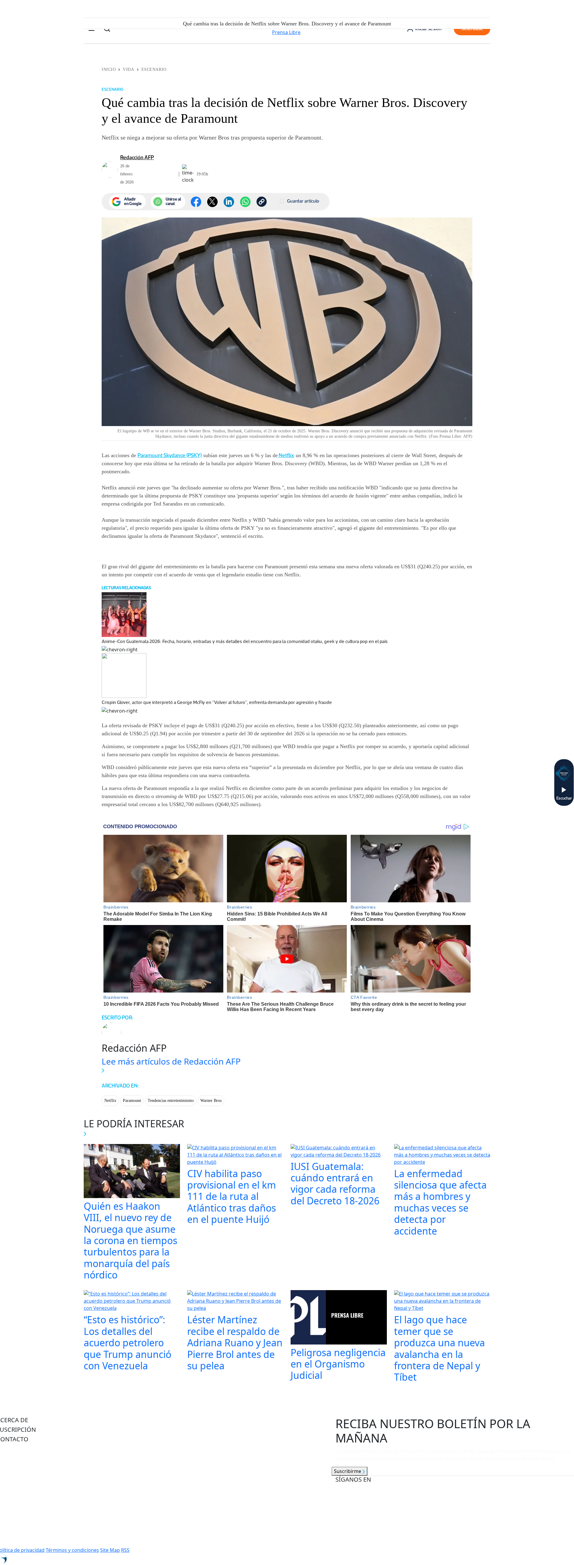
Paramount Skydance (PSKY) (170, 455)
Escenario (154, 69)
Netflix (286, 455)
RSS (125, 1550)
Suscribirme (348, 1471)
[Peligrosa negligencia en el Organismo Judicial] (339, 1318)
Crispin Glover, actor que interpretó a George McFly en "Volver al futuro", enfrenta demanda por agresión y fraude (217, 702)
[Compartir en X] (212, 202)
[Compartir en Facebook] (196, 202)
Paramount (132, 1100)
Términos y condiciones (72, 1550)
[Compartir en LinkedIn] (229, 202)
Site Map (110, 1550)
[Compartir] (245, 202)
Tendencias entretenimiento (171, 1100)
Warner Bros (211, 1100)
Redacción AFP (137, 157)
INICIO (109, 69)
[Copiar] (261, 201)
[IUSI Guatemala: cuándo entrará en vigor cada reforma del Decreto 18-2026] (339, 1152)
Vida (128, 69)
